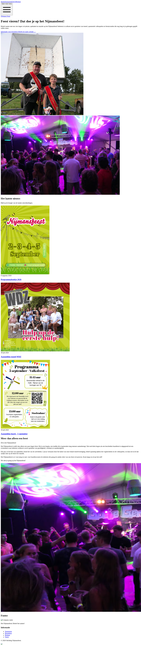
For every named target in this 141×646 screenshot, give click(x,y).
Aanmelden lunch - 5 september (14, 434)
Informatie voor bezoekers (9, 32)
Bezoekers (8, 633)
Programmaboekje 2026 (11, 279)
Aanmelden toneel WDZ (11, 357)
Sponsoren (8, 2)
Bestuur (18, 2)
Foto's (14, 2)
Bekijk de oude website (27, 32)
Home (3, 2)
